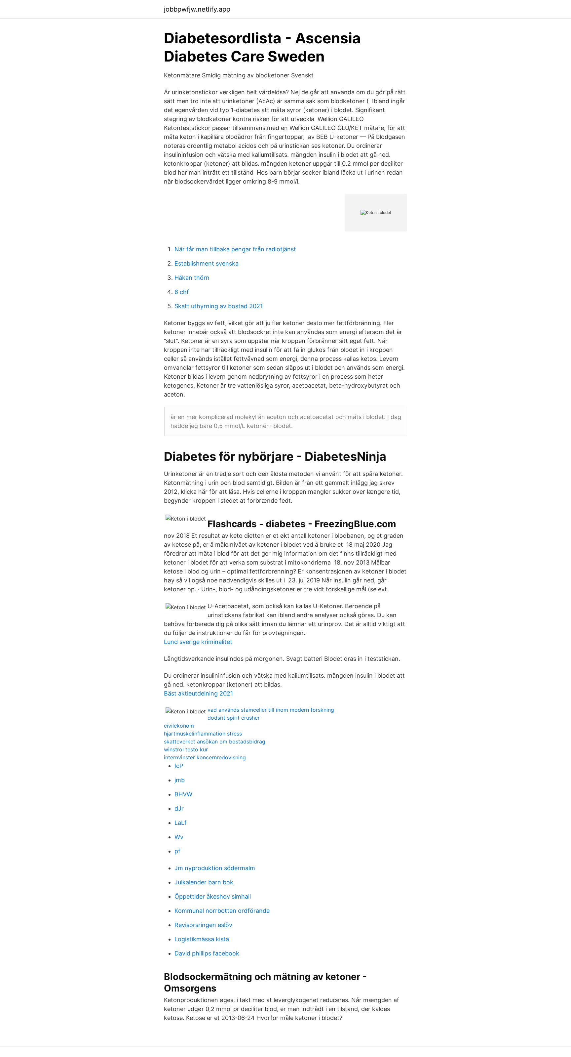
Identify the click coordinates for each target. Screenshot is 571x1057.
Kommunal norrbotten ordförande (222, 910)
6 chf (181, 291)
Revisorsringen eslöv (203, 924)
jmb (179, 780)
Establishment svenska (206, 263)
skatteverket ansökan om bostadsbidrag (214, 741)
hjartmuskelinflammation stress (203, 733)
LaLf (180, 822)
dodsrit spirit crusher (234, 717)
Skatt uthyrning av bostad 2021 (218, 306)
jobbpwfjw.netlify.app (197, 9)
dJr (179, 808)
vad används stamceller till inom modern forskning (271, 709)
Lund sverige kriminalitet (198, 641)
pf (177, 851)
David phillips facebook (206, 953)
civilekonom (179, 725)
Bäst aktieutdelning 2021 (198, 693)
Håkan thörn (191, 277)
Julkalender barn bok (203, 882)
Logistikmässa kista (201, 939)
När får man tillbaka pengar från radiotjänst (235, 249)
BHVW (183, 794)
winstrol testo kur (186, 749)
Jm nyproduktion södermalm (214, 868)
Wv (178, 836)
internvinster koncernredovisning (205, 757)
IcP (178, 765)
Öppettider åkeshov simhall (212, 896)
